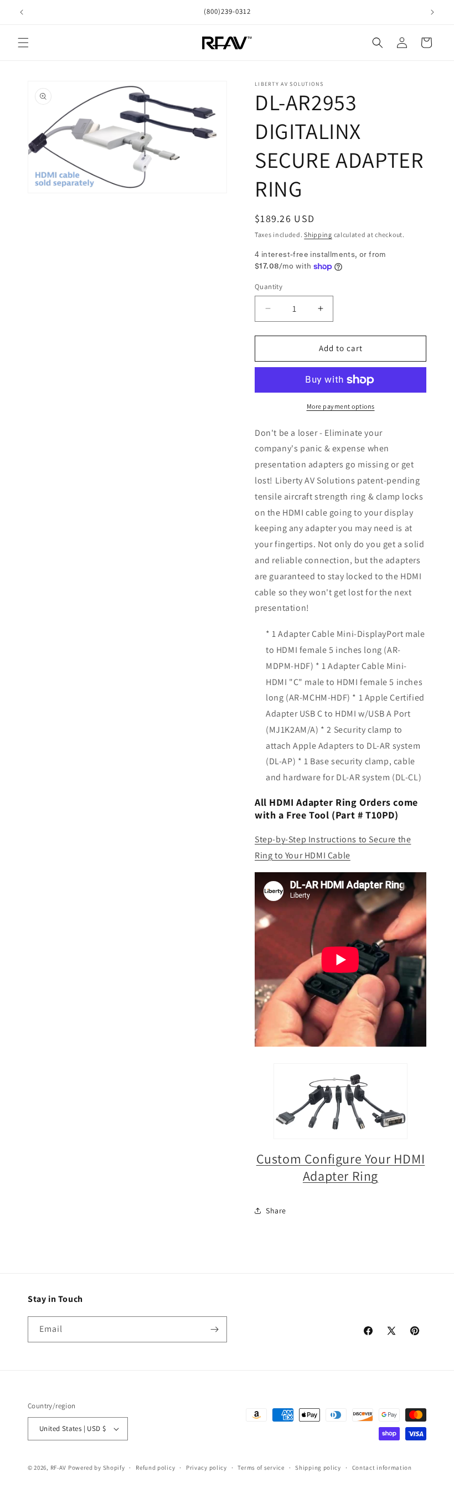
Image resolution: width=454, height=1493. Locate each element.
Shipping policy (318, 1467)
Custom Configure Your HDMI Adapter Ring (340, 1167)
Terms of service (261, 1467)
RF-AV (58, 1467)
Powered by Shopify (96, 1467)
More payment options (341, 406)
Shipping (318, 234)
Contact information (382, 1467)
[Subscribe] (214, 1329)
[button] (23, 42)
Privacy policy (206, 1467)
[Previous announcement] (21, 12)
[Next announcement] (432, 12)
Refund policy (155, 1467)
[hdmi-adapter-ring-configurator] (340, 1101)
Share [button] (276, 1211)
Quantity (268, 286)
